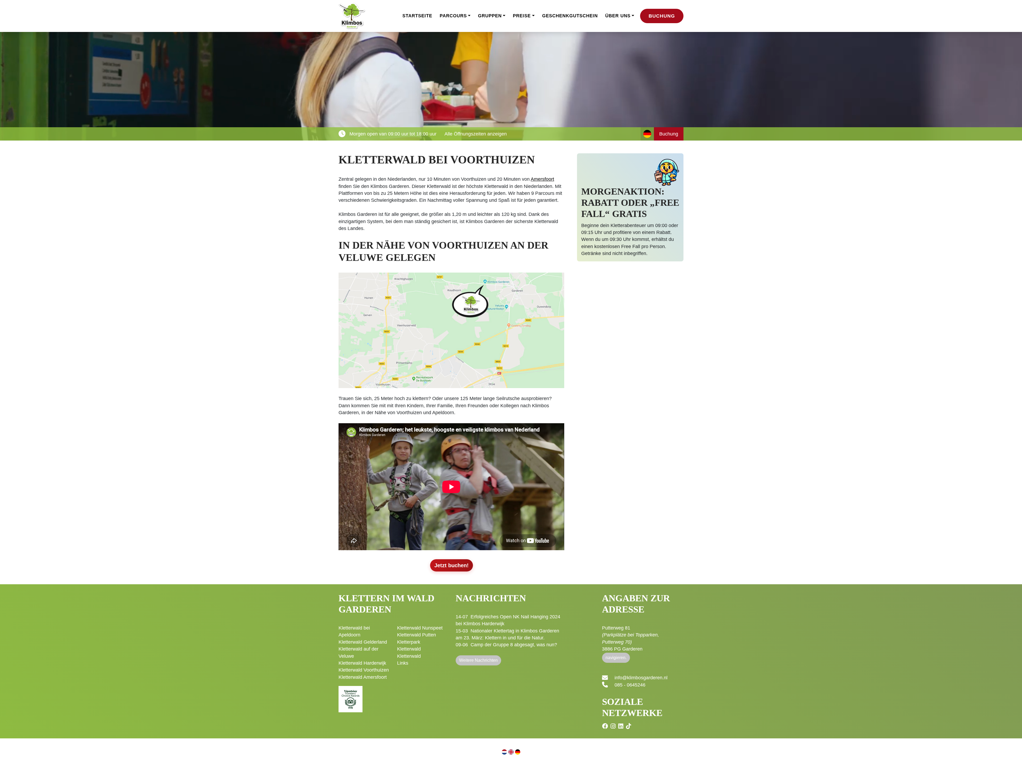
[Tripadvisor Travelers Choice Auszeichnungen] (350, 696)
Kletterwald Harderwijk (362, 663)
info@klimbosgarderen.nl (641, 677)
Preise (522, 15)
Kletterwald (409, 649)
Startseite (417, 15)
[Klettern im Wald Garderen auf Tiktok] (629, 726)
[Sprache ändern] (647, 134)
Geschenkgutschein (570, 15)
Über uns (617, 15)
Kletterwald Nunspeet (420, 628)
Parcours (453, 15)
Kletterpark (408, 642)
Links (402, 663)
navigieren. (616, 657)
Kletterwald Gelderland (363, 642)
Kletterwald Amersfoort (363, 677)
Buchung (662, 16)
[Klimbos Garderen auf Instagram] (614, 726)
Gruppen (490, 15)
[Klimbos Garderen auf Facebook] (605, 726)
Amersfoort (542, 179)
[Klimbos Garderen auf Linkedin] (621, 726)
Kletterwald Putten (416, 635)
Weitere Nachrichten (478, 660)
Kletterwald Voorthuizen (364, 670)
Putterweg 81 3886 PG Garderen (630, 638)
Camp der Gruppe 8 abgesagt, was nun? (514, 644)
